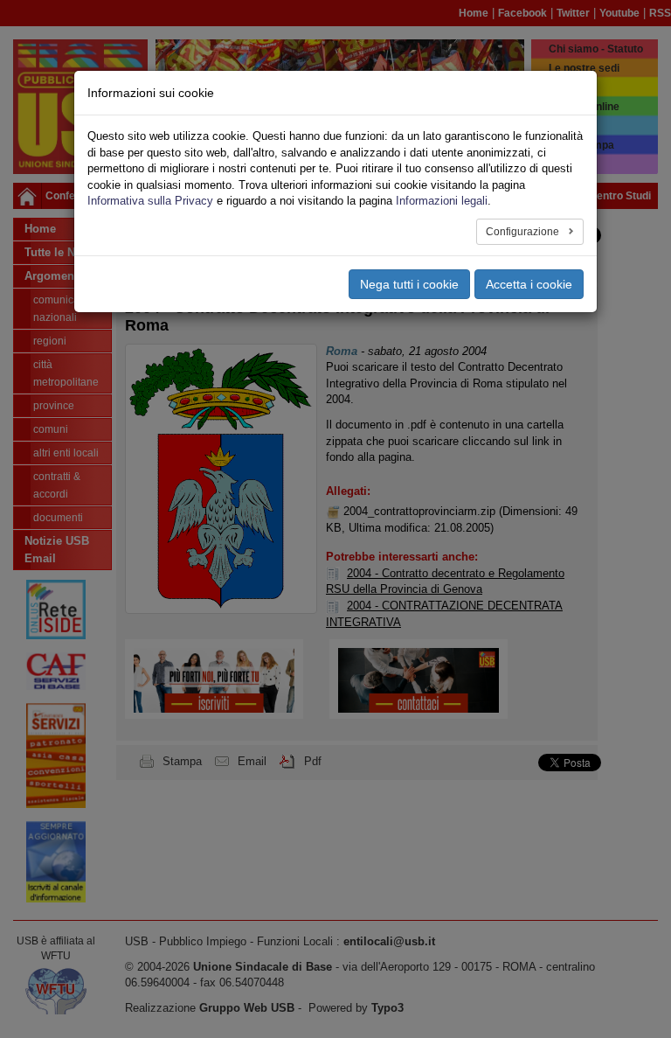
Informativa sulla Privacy (150, 200)
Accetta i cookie (529, 284)
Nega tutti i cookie (409, 284)
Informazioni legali (442, 200)
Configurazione (524, 232)
